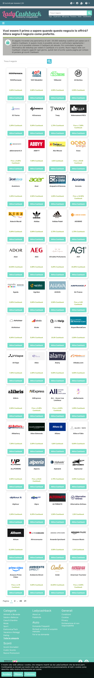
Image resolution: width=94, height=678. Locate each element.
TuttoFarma (87, 16)
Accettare (7, 674)
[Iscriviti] (82, 3)
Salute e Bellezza (10, 617)
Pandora (73, 16)
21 (25, 601)
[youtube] (86, 662)
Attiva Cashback (15, 98)
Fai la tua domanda (40, 634)
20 (20, 601)
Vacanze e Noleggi (11, 632)
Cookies (65, 617)
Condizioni (66, 614)
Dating (6, 635)
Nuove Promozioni (11, 653)
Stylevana (57, 16)
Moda (5, 623)
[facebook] (80, 662)
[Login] (77, 3)
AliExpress (65, 16)
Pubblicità (36, 617)
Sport (5, 626)
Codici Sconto (9, 650)
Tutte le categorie (11, 638)
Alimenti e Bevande (11, 614)
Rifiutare (18, 674)
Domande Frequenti (41, 626)
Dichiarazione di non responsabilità (70, 624)
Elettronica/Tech (10, 629)
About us (36, 614)
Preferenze (30, 674)
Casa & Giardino (10, 620)
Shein (79, 16)
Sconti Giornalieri (10, 647)
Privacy (65, 620)
